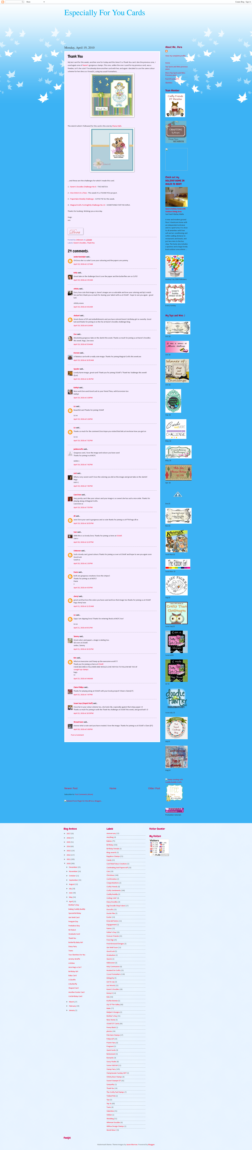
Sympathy (110, 1085)
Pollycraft (110, 1039)
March (71, 1002)
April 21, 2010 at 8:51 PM (83, 628)
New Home (111, 1020)
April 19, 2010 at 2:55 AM (83, 280)
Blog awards (111, 853)
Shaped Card (73, 988)
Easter (109, 917)
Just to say (111, 982)
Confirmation (112, 879)
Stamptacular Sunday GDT (117, 1073)
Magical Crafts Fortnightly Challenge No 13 (87, 205)
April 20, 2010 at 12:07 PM (83, 542)
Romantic (110, 1058)
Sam (75, 532)
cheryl (76, 596)
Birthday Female (113, 849)
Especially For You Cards (104, 12)
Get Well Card (74, 918)
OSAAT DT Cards (113, 1024)
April (71, 902)
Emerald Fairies (112, 921)
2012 (69, 855)
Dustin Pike (111, 913)
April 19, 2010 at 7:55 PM (83, 508)
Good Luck (111, 951)
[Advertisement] (112, 764)
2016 (69, 838)
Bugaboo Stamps (113, 856)
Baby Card (73, 976)
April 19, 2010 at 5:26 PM (83, 419)
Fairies (109, 929)
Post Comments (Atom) (84, 794)
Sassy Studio (111, 1062)
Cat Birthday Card (75, 996)
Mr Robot (72, 930)
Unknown (77, 551)
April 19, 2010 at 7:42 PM (83, 465)
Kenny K (110, 993)
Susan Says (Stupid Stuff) (83, 703)
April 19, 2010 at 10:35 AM (84, 360)
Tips (108, 1100)
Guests (109, 959)
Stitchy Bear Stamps (114, 1077)
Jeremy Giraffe (74, 959)
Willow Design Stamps (115, 1126)
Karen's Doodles (80, 243)
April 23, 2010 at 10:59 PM (83, 713)
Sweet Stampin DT (114, 1081)
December (73, 867)
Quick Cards (111, 1050)
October (72, 876)
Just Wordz (111, 986)
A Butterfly (73, 984)
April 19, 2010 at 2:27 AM (83, 264)
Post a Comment (77, 735)
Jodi (75, 473)
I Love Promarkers (113, 974)
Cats (108, 872)
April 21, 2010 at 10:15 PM (83, 649)
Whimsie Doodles (113, 1123)
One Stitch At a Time (78, 193)
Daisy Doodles (112, 902)
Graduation (111, 955)
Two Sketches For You (77, 955)
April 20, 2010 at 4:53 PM (83, 588)
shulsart (77, 316)
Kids (108, 997)
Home (112, 788)
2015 (69, 842)
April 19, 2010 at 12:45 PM (83, 379)
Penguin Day (73, 922)
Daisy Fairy (73, 947)
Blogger (151, 1145)
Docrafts (110, 910)
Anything (110, 837)
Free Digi (110, 940)
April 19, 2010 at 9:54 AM (83, 344)
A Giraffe (72, 980)
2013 (69, 851)
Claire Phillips (79, 687)
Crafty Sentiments (114, 891)
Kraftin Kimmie (112, 1001)
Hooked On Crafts (113, 970)
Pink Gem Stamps (113, 1035)
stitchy (76, 289)
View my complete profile (175, 56)
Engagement (112, 925)
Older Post (154, 788)
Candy (109, 860)
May (71, 897)
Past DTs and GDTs (172, 79)
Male (109, 1008)
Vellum (109, 1115)
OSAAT (119, 536)
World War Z (111, 1130)
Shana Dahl (116, 126)
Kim (75, 658)
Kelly (75, 273)
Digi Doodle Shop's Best (116, 906)
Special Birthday (75, 913)
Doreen (77, 353)
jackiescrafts (78, 449)
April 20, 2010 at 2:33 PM (83, 564)
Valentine (110, 1111)
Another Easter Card (76, 992)
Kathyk (76, 388)
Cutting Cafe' (112, 898)
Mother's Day (74, 905)
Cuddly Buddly (112, 894)
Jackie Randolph (80, 257)
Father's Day (111, 932)
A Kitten (72, 963)
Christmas (110, 875)
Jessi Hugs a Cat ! (75, 967)
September (73, 880)
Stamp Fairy (111, 1069)
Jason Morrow (132, 1145)
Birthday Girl (73, 972)
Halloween (111, 963)
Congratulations (113, 883)
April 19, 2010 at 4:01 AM (83, 307)
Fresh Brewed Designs (115, 944)
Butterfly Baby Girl (76, 943)
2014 (69, 847)
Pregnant (110, 1046)
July (70, 889)
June (71, 893)
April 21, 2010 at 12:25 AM (84, 606)
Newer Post (71, 788)
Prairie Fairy (111, 1043)
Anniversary (111, 834)
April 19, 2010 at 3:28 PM (83, 398)
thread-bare (78, 722)
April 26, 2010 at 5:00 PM (83, 729)
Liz (75, 406)
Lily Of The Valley (113, 1005)
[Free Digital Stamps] (174, 801)
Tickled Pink (111, 1096)
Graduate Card (74, 934)
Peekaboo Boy (74, 926)
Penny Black (111, 1028)
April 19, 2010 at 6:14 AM (83, 326)
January (72, 1010)
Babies (109, 841)
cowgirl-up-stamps (81, 670)
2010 (69, 864)
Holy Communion (113, 967)
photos (109, 1031)
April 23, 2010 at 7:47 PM (83, 695)
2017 (69, 834)
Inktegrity (110, 978)
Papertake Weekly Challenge (82, 199)
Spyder (76, 369)
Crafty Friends (112, 887)
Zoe (75, 334)
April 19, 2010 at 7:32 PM (83, 441)
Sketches (168, 83)
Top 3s (109, 1104)
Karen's (86, 65)
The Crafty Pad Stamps (115, 1092)
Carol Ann (77, 495)
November (73, 872)
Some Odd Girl (112, 1066)
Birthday (110, 845)
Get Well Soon (112, 948)
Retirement (111, 1054)
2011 (69, 859)
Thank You (91, 243)
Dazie (76, 572)
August (72, 884)
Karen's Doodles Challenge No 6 (83, 187)
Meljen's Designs (113, 1012)
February (72, 1006)
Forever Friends (113, 936)
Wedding (110, 1119)
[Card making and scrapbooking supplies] (176, 782)
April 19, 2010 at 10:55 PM (83, 523)
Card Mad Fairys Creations (117, 864)
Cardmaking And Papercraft (117, 868)
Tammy (76, 637)
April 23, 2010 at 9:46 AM (83, 679)
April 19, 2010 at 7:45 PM (83, 486)
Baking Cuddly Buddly (77, 909)
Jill (74, 516)
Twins (71, 951)
